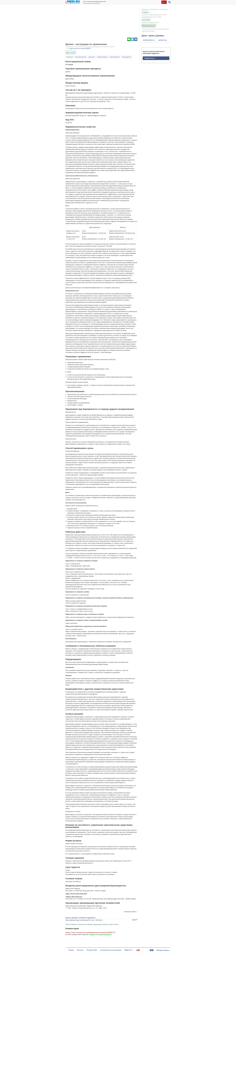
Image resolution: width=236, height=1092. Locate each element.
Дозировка (92, 57)
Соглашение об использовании (91, 3)
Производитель (126, 57)
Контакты (80, 950)
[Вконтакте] (135, 40)
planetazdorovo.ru (149, 40)
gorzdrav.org (162, 40)
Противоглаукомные (149, 26)
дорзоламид (146, 20)
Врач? (164, 2)
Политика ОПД (92, 950)
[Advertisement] (101, 22)
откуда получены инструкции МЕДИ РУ (80, 48)
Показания (69, 57)
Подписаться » (150, 58)
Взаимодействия (115, 57)
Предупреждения (102, 57)
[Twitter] (132, 40)
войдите (92, 934)
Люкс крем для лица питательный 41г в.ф (79, 920)
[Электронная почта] (129, 40)
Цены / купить (70, 52)
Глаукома (145, 12)
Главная (71, 950)
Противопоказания (80, 57)
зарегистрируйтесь (105, 934)
